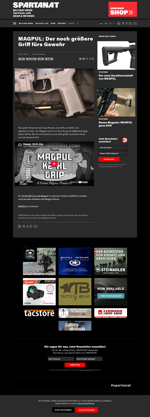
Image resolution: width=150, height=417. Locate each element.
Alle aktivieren (87, 410)
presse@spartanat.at (47, 218)
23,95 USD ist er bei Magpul (35, 195)
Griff (40, 59)
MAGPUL (22, 206)
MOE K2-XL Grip (79, 131)
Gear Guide (31, 59)
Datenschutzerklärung (85, 403)
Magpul (49, 59)
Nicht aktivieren (63, 410)
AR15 (21, 59)
